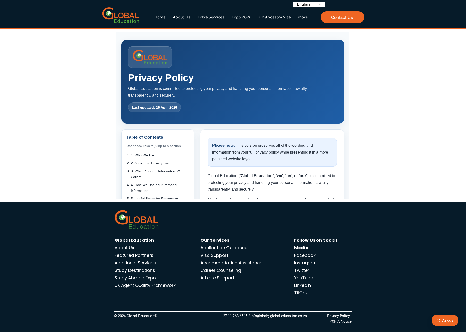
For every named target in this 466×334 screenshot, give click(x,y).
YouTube (303, 278)
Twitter (301, 270)
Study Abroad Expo (135, 278)
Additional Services (135, 263)
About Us (124, 248)
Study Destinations (135, 270)
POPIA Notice (341, 321)
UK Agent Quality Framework (145, 285)
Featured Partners (134, 255)
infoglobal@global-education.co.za (279, 316)
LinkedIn (302, 285)
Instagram (305, 263)
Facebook (305, 255)
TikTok (301, 293)
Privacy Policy (338, 316)
